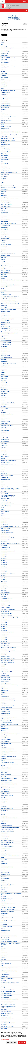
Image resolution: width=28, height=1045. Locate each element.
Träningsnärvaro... (4, 274)
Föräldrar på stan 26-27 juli (6, 81)
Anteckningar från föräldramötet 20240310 (9, 172)
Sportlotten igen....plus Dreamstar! (7, 318)
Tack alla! (2, 130)
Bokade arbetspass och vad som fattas (8, 309)
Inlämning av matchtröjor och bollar (7, 537)
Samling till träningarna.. (5, 462)
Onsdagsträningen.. (4, 227)
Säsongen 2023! (4, 346)
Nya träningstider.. (4, 197)
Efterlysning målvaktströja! (6, 743)
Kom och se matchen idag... (6, 151)
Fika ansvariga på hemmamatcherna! (8, 140)
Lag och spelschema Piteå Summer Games (9, 750)
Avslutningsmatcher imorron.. (6, 286)
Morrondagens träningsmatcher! (7, 503)
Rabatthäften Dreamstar (5, 713)
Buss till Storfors (4, 109)
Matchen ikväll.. (4, 703)
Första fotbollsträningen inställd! (7, 532)
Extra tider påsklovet (4, 594)
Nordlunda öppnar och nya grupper (7, 573)
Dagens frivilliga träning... (5, 479)
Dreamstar (3, 416)
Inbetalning (3, 469)
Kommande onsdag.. (5, 728)
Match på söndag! (4, 486)
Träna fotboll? (3, 823)
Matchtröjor (3, 210)
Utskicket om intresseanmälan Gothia (8, 57)
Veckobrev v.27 (3, 560)
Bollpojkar (4, 24)
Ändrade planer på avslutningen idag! (8, 700)
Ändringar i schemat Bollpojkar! (7, 475)
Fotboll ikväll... (3, 745)
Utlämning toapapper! (5, 232)
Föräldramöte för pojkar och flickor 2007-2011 (10, 526)
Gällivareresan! (3, 251)
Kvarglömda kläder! (4, 408)
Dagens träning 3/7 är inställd (6, 1002)
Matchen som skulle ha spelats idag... (8, 705)
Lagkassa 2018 (4, 859)
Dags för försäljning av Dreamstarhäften (8, 223)
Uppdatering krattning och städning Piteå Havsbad (10, 134)
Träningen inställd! (4, 833)
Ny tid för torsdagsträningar (6, 294)
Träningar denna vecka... (5, 844)
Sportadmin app (4, 382)
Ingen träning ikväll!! (4, 265)
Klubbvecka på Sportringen (6, 683)
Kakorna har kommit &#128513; (7, 795)
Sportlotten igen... (4, 370)
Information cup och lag (5, 547)
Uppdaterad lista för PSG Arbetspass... (8, 115)
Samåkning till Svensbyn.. (5, 103)
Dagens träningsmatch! (5, 322)
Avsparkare (3, 861)
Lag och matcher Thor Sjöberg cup (7, 1001)
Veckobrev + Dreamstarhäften (6, 615)
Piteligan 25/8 (3, 834)
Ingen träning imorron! (5, 620)
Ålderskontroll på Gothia (5, 144)
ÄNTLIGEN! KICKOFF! (5, 819)
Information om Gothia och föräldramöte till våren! (10, 199)
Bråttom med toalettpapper (6, 236)
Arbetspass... (3, 412)
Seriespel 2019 (3, 797)
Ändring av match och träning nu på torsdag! (9, 617)
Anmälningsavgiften (4, 821)
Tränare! (2, 471)
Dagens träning (4, 452)
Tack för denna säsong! (5, 535)
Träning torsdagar (4, 586)
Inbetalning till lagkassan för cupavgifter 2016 (9, 999)
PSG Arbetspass (4, 378)
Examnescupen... (4, 952)
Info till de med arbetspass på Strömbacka (9, 941)
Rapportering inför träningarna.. (7, 168)
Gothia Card (3, 122)
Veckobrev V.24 (4, 568)
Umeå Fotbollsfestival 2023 (6, 272)
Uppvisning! (3, 760)
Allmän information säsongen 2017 (7, 978)
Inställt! (2, 44)
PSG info (2, 481)
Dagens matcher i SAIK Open (6, 780)
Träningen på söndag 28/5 (6, 963)
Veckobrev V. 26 (4, 635)
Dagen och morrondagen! (6, 502)
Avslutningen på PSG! (5, 441)
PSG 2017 (2, 946)
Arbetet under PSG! (4, 99)
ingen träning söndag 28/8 (6, 993)
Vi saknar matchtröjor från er (6, 825)
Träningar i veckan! (4, 155)
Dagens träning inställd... (5, 255)
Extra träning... (3, 882)
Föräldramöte (3, 178)
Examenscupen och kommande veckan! (8, 756)
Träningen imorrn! (4, 64)
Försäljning (3, 566)
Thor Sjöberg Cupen (4, 850)
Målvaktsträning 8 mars (5, 677)
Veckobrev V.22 (4, 571)
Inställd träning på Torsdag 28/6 (7, 867)
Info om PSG (3, 113)
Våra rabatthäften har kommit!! (6, 898)
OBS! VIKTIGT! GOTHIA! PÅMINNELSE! (8, 90)
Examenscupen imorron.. (5, 874)
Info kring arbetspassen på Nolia (7, 846)
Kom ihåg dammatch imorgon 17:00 (8, 991)
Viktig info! (3, 182)
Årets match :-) (3, 215)
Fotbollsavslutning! (4, 55)
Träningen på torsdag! (5, 456)
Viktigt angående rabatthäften (6, 900)
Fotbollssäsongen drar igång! (6, 598)
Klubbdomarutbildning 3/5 (6, 344)
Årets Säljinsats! (4, 522)
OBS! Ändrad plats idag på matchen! (8, 651)
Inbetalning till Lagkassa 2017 (6, 926)
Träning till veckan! (4, 799)
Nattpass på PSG (4, 972)
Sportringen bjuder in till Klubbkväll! (7, 984)
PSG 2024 (2, 124)
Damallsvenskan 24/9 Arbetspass (7, 911)
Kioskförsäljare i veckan (5, 711)
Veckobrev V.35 (4, 618)
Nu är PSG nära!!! (4, 454)
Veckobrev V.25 (4, 564)
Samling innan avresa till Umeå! (7, 266)
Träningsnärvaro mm (5, 174)
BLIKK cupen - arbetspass (6, 244)
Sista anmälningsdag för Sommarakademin (9, 301)
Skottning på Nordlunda (5, 385)
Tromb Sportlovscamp (5, 530)
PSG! (1, 449)
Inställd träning (3, 395)
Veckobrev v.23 (3, 569)
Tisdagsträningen (4, 189)
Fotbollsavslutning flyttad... (6, 51)
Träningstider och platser (5, 643)
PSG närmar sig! (4, 747)
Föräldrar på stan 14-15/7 (5, 326)
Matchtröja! (3, 71)
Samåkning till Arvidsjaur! (5, 136)
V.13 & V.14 (3, 666)
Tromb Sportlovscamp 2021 (6, 600)
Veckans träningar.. (4, 101)
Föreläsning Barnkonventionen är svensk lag (9, 684)
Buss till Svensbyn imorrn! (6, 105)
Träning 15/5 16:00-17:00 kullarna (7, 1026)
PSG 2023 (2, 292)
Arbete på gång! (4, 153)
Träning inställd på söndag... (6, 206)
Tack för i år (3, 987)
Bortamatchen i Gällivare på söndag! (8, 253)
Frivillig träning (3, 932)
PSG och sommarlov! (5, 439)
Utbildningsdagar (4, 361)
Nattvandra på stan (4, 669)
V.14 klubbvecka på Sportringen (7, 808)
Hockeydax (3, 985)
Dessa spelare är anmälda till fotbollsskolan (9, 967)
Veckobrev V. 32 (4, 626)
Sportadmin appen (4, 376)
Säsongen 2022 (4, 520)
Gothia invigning (4, 84)
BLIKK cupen (3, 242)
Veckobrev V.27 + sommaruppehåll (7, 632)
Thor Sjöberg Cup (4, 924)
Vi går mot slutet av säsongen (6, 722)
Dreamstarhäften (4, 588)
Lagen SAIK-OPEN (4, 785)
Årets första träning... (5, 534)
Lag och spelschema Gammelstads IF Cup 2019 (10, 733)
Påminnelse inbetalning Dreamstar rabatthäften (10, 827)
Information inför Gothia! (5, 92)
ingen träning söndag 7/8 (5, 997)
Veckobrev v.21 (3, 575)
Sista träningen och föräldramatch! (7, 831)
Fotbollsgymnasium (4, 53)
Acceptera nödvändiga (11, 1042)
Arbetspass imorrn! (4, 212)
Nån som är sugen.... (4, 887)
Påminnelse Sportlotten (5, 320)
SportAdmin (3, 458)
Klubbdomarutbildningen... (6, 366)
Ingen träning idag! (4, 221)
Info (1, 812)
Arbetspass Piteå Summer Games (7, 1019)
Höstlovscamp (3, 692)
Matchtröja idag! (4, 67)
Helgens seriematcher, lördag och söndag (9, 778)
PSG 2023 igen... (4, 290)
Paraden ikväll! (3, 447)
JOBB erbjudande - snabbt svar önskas (8, 187)
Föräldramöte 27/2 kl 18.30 (6, 679)
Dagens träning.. (4, 268)
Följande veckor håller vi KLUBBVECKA (8, 907)
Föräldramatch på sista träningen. (7, 989)
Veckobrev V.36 (4, 541)
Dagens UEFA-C (4, 350)
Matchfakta (3, 42)
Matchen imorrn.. (4, 69)
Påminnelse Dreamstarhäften (6, 707)
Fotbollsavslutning (4, 423)
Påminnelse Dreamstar (5, 696)
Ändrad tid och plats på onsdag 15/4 (8, 658)
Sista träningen (3, 406)
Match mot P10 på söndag (6, 202)
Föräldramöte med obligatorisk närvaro (8, 363)
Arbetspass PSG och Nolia (6, 885)
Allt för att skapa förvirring (6, 774)
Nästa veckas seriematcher (6, 768)
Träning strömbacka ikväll (6, 720)
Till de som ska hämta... (5, 498)
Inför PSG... (3, 865)
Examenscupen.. (4, 758)
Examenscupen (4, 955)
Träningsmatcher (4, 581)
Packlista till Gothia (4, 94)
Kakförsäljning (3, 806)
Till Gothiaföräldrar (4, 82)
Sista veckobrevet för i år (5, 539)
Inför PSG (2, 288)
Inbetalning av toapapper (5, 225)
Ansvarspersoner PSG (5, 1015)
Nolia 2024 (3, 79)
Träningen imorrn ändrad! (5, 417)
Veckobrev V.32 (4, 554)
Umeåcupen (3, 278)
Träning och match (4, 732)
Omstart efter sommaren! (5, 930)
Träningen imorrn (4, 59)
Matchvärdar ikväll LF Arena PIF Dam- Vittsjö (9, 724)
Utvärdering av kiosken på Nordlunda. (8, 698)
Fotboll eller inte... (4, 393)
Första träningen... (4, 891)
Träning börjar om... (4, 208)
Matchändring (3, 730)
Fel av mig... (3, 509)
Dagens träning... (4, 96)
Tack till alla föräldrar (5, 934)
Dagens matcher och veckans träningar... (8, 460)
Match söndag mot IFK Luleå (6, 613)
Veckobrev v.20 (3, 579)
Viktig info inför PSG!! (5, 939)
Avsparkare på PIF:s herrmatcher (7, 829)
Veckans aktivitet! (4, 432)
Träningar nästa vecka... (5, 791)
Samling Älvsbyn (4, 86)
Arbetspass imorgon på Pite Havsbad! (8, 299)
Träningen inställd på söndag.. (6, 204)
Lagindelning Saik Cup (5, 1020)
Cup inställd (3, 667)
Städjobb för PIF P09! (5, 752)
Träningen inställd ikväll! (5, 519)
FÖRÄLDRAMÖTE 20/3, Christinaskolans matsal (10, 982)
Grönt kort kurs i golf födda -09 (7, 1013)
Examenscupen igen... (5, 953)
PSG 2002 (2, 466)
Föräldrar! (2, 217)
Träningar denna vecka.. (5, 848)
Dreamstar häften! (4, 838)
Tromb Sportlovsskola (5, 675)
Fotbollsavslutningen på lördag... (7, 414)
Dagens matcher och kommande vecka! (8, 464)
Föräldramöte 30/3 (4, 524)
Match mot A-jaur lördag (5, 715)
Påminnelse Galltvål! (4, 404)
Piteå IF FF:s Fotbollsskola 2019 (7, 782)
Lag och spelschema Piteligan (6, 995)
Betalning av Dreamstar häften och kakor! (9, 784)
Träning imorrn (3, 380)
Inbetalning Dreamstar (5, 770)
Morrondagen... (4, 75)
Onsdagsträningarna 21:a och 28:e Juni (8, 298)
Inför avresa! (3, 261)
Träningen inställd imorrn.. (6, 200)
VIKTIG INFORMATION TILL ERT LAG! (8, 903)
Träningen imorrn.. (4, 73)
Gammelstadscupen (4, 737)
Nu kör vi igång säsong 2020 (6, 671)
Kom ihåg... (3, 180)
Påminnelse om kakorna (5, 793)
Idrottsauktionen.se (4, 688)
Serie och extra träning (5, 645)
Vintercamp (3, 686)
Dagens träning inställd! (5, 311)
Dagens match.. (4, 248)
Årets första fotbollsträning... (6, 528)
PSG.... (2, 161)
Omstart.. (2, 857)
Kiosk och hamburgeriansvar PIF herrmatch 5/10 (10, 214)
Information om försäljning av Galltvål (8, 551)
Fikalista (2, 483)
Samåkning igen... (4, 276)
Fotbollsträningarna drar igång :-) (7, 47)
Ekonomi (2, 165)
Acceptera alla (22, 1042)
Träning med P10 (4, 387)
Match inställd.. (3, 142)
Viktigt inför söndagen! (5, 974)
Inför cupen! (3, 851)
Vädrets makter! (4, 434)
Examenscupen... (4, 880)
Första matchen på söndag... (6, 340)
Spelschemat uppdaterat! (5, 853)
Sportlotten (3, 146)
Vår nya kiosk (3, 776)
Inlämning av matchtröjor (5, 607)
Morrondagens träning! (5, 477)
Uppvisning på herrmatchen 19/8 (7, 842)
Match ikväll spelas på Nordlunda (7, 749)
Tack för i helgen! (4, 338)
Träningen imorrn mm (5, 511)
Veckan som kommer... (5, 709)
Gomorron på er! (4, 443)
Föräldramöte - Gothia (5, 118)
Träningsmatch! (4, 157)
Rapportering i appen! (5, 170)
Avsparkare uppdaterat (5, 836)
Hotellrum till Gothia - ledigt (6, 126)
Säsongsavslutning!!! (5, 913)
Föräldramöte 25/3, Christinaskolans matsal (9, 817)
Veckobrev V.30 (4, 630)
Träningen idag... (4, 427)
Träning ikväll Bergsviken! (5, 592)
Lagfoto (2, 410)
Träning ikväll (3, 596)
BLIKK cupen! (3, 240)
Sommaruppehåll (4, 735)
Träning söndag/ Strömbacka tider (7, 662)
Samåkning (3, 313)
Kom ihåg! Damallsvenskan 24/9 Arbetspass (9, 909)
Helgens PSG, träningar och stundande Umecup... (10, 284)
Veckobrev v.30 (3, 558)
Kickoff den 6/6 (4, 307)
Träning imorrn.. (4, 183)
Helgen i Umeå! (3, 257)
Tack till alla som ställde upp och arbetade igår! (10, 296)
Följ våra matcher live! (5, 634)
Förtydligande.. (3, 876)
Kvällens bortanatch (4, 234)
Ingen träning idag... (4, 163)
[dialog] (14, 1037)
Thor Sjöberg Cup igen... (5, 922)
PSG (1, 111)
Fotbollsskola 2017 (4, 976)
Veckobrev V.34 (4, 549)
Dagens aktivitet (4, 305)
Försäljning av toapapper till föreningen (8, 65)
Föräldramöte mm (4, 810)
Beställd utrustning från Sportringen (7, 883)
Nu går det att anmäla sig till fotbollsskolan (9, 970)
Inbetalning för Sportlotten (6, 342)
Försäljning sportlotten (5, 159)
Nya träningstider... (4, 176)
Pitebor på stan (3, 577)
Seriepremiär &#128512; (5, 149)
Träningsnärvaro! (4, 368)
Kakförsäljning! (3, 801)
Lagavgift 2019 (3, 754)
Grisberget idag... (4, 500)
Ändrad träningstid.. (4, 77)
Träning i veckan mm (5, 741)
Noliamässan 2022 (4, 437)
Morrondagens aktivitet (5, 355)
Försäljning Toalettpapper (6, 505)
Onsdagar (2, 193)
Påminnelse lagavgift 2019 (6, 739)
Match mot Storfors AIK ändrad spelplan (8, 647)
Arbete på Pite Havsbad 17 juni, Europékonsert (10, 303)
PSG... (2, 870)
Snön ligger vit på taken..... (6, 365)
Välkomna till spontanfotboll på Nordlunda (9, 935)
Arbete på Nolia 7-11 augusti (6, 98)
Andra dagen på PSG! (5, 107)
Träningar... (3, 513)
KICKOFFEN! (3, 814)
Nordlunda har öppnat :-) (5, 878)
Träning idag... (3, 726)
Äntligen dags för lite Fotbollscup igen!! (8, 920)
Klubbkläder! (3, 802)
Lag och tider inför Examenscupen (7, 762)
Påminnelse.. (3, 889)
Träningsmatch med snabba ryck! (7, 185)
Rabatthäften (3, 901)
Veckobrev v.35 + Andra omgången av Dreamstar (10, 543)
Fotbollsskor (3, 259)
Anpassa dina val (5, 1039)
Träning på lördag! (4, 389)
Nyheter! (2, 435)
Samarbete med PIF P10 (5, 391)
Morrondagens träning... (5, 148)
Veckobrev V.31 (4, 556)
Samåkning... (3, 336)
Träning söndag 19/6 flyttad (6, 1011)
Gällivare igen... (3, 249)
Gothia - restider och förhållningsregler (8, 116)
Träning (2, 950)
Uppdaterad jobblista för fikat (6, 120)
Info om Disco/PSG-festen (6, 937)
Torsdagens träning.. (5, 493)
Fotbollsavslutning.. (4, 49)
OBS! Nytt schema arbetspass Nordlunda (9, 717)
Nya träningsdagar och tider (6, 315)
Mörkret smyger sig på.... (5, 238)
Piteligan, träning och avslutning (7, 917)
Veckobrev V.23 (4, 641)
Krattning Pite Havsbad (5, 351)
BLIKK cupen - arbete (5, 263)
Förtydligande (3, 948)
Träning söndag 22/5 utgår (6, 1017)
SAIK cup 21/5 (3, 1024)
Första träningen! (4, 397)
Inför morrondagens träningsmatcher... (8, 787)
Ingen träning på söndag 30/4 (6, 357)
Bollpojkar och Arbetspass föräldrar (8, 402)
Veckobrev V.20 (4, 649)
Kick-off (2, 507)
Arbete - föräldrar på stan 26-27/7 (7, 138)
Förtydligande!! (3, 348)
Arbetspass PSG (4, 772)
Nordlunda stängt (4, 545)
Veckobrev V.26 (4, 562)
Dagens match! (3, 324)
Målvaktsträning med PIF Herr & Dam (8, 609)
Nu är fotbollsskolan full (5, 968)
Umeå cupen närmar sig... (5, 270)
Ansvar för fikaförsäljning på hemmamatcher (9, 333)
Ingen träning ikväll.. (4, 229)
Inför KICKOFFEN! (4, 816)
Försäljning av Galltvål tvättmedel (7, 425)
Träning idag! (3, 959)
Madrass (2, 88)
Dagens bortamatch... (5, 128)
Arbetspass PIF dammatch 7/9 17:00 (8, 1004)
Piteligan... (2, 915)
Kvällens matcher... (4, 445)
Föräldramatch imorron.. (5, 219)
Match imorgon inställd (5, 605)
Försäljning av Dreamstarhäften (7, 328)
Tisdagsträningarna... (5, 334)
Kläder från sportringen (5, 656)
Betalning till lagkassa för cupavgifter (8, 1022)
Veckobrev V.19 (4, 585)
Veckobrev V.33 (4, 552)
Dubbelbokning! (4, 46)
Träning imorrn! (3, 383)
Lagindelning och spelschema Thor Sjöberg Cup (10, 855)
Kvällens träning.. (4, 246)
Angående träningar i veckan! (6, 767)
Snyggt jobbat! (3, 491)
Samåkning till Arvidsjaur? (6, 718)
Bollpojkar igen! (4, 473)
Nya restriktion (3, 664)
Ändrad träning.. (4, 166)
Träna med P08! (4, 191)
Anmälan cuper (3, 1009)
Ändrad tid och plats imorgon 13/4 (7, 660)
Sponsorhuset (3, 359)
